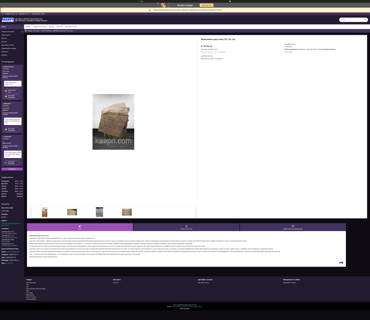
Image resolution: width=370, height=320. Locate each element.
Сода (27, 284)
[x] (342, 263)
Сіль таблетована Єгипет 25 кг (10, 83)
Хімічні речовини (31, 282)
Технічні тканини (46, 31)
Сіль (27, 286)
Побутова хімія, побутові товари (35, 288)
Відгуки (4, 41)
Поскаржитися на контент (179, 306)
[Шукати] (366, 20)
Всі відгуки (12, 169)
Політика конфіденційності (195, 306)
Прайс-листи (5, 35)
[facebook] (340, 263)
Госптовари (29, 292)
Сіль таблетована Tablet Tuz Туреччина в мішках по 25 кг (13, 154)
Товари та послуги (39, 26)
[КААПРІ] (7, 20)
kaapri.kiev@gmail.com (12, 252)
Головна (28, 26)
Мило (27, 290)
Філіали (4, 55)
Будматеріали (30, 295)
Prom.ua (194, 305)
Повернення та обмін (8, 48)
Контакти (60, 26)
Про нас (51, 26)
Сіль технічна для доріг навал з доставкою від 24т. (12, 121)
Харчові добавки (31, 299)
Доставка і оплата (71, 26)
